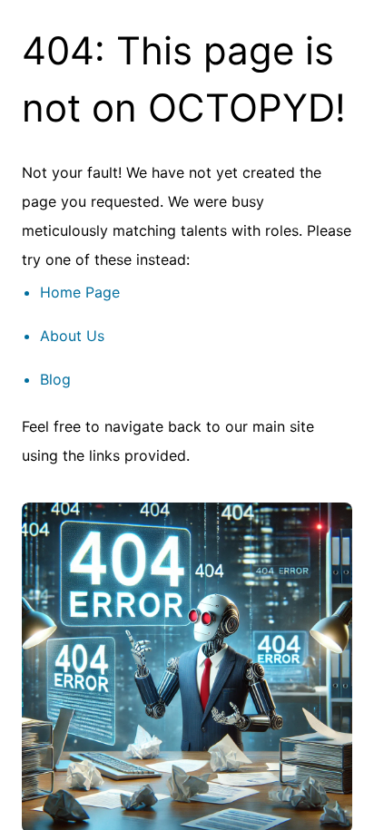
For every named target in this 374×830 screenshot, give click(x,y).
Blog (55, 379)
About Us (72, 336)
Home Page (80, 292)
